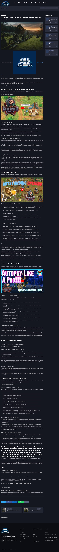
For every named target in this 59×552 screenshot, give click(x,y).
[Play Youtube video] (22, 108)
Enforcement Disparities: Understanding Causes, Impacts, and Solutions (53, 44)
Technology (20, 2)
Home (15, 2)
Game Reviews (26, 2)
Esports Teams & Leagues (24, 536)
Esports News (45, 2)
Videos (32, 2)
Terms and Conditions (36, 541)
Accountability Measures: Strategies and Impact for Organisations (53, 28)
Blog (20, 541)
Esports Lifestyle (22, 538)
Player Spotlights (38, 2)
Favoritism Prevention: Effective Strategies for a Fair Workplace (53, 36)
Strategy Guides (51, 26)
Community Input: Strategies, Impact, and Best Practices (53, 52)
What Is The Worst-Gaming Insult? (51, 534)
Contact (34, 538)
